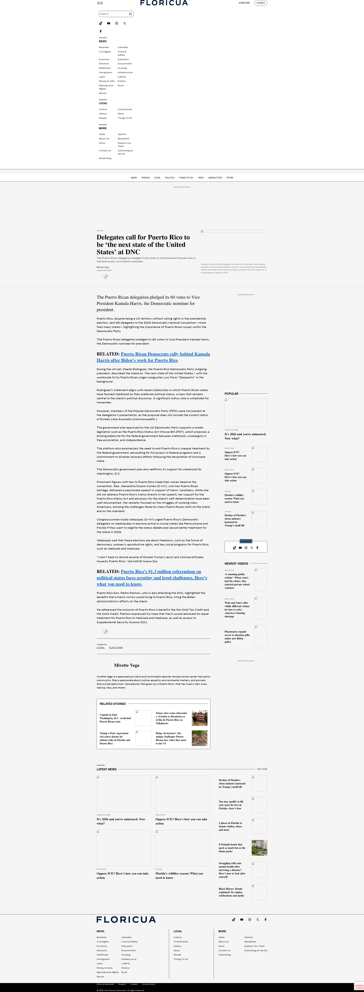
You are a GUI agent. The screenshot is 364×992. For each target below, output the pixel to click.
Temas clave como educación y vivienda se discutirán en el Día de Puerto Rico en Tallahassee (171, 718)
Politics (122, 81)
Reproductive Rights (108, 972)
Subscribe (244, 2)
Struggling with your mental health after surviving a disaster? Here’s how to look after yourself (232, 870)
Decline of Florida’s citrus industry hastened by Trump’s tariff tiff (235, 520)
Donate (261, 2)
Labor (102, 77)
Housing (122, 68)
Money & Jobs (107, 81)
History (103, 114)
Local (157, 177)
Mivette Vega (103, 267)
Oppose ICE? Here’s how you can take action (235, 455)
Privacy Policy (148, 984)
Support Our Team (254, 946)
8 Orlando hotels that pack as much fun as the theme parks (232, 848)
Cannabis (123, 47)
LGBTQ (122, 77)
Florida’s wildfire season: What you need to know (234, 498)
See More (262, 769)
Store (102, 143)
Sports (102, 93)
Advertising (105, 158)
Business (104, 47)
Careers (134, 984)
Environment (125, 64)
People (102, 118)
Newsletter (124, 139)
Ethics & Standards (105, 984)
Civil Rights (105, 52)
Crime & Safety (129, 942)
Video (102, 134)
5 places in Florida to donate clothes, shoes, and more (230, 826)
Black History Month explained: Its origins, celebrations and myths (231, 892)
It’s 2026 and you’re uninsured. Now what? (245, 436)
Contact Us (105, 151)
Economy (104, 60)
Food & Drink (125, 110)
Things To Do (125, 118)
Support (122, 984)
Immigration (105, 73)
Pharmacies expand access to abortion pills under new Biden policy (237, 637)
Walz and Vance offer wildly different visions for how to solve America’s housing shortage (237, 609)
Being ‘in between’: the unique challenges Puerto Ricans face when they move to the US (171, 738)
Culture (103, 110)
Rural (120, 86)
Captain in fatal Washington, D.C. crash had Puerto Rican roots (115, 718)
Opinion (122, 134)
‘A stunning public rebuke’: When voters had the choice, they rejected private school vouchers (237, 581)
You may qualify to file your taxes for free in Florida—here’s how (231, 805)
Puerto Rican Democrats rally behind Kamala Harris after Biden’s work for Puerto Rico (153, 356)
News (121, 114)
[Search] (130, 14)
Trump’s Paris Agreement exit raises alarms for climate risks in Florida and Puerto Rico (115, 738)
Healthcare (105, 68)
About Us (104, 139)
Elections (104, 64)
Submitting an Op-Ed (255, 951)
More (222, 931)
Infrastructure (125, 73)
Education (123, 60)
